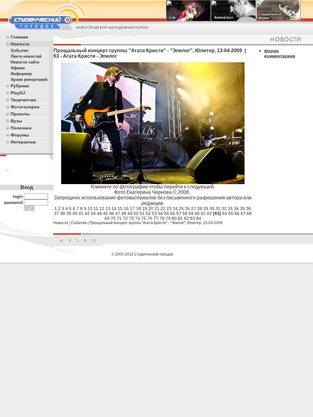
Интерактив (23, 142)
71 (119, 218)
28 (199, 208)
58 (184, 213)
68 (249, 213)
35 (242, 208)
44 (99, 213)
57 (178, 213)
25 (181, 208)
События (19, 50)
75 (143, 218)
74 (137, 218)
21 (156, 208)
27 (193, 208)
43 (93, 213)
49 (129, 213)
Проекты (20, 113)
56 (172, 213)
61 (203, 213)
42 (87, 213)
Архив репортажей (29, 79)
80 (174, 218)
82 (186, 218)
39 (68, 213)
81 (180, 218)
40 (74, 213)
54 (160, 213)
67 (243, 213)
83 (192, 218)
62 (209, 213)
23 (169, 208)
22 (162, 208)
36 (248, 208)
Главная (19, 36)
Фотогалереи (25, 106)
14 (114, 208)
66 (236, 213)
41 (81, 213)
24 (175, 208)
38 (62, 213)
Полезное (21, 127)
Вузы (16, 120)
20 (150, 208)
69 (107, 218)
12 (101, 208)
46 (111, 213)
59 (191, 213)
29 (205, 208)
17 (132, 208)
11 (96, 208)
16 (126, 208)
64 (224, 213)
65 (230, 213)
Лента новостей (26, 56)
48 (123, 213)
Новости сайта (25, 62)
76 (149, 218)
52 (148, 213)
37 (56, 213)
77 (155, 218)
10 (89, 208)
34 (236, 208)
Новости (20, 44)
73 (131, 218)
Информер (21, 73)
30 (211, 208)
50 (136, 213)
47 (117, 213)
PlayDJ (18, 92)
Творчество (23, 99)
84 (198, 218)
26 (187, 208)
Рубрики (20, 85)
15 (120, 208)
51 (142, 213)
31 (217, 208)
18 (138, 208)
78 (162, 218)
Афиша (18, 68)
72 (125, 218)
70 (113, 218)
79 (168, 218)
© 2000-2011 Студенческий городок (142, 254)
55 (166, 213)
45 (105, 213)
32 (224, 208)
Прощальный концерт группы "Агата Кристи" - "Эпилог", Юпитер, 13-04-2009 (156, 223)
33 (230, 208)
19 (144, 208)
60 (197, 213)
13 (107, 208)
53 (154, 213)
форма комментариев (279, 53)
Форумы (20, 134)
